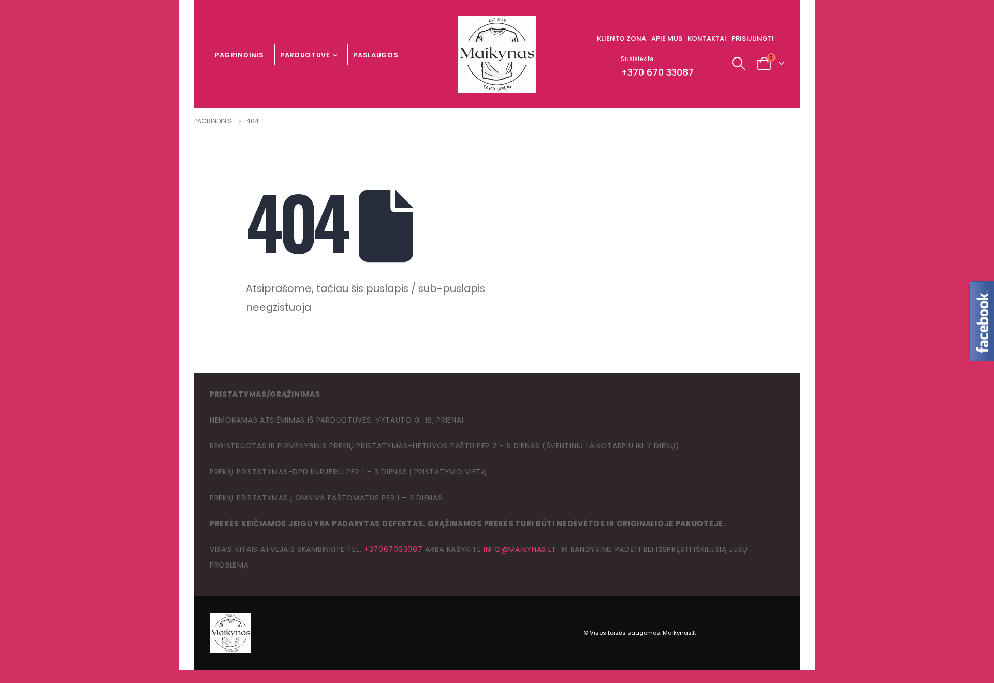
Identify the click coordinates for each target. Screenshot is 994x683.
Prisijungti (753, 38)
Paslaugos (375, 55)
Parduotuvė (305, 55)
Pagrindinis (239, 55)
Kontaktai (707, 38)
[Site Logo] (497, 54)
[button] (739, 63)
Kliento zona (621, 38)
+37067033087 (393, 549)
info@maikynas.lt (520, 549)
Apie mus (666, 38)
